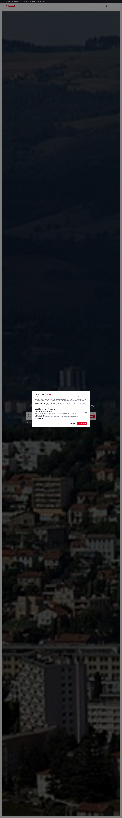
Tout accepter (82, 423)
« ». (48, 403)
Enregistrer (72, 423)
